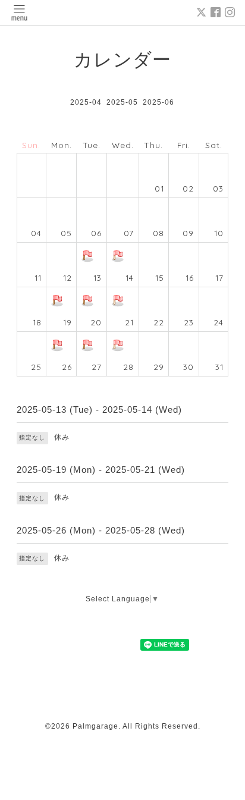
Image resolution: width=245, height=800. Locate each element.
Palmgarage (95, 726)
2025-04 (86, 102)
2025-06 (158, 102)
